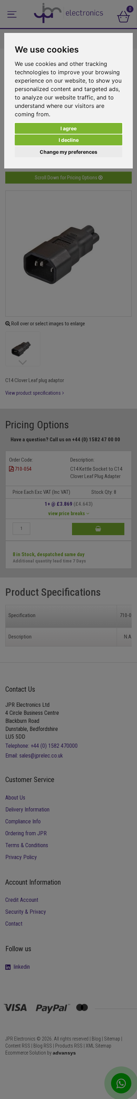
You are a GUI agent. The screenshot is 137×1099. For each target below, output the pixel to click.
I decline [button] (69, 140)
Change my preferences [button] (68, 152)
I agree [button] (68, 128)
